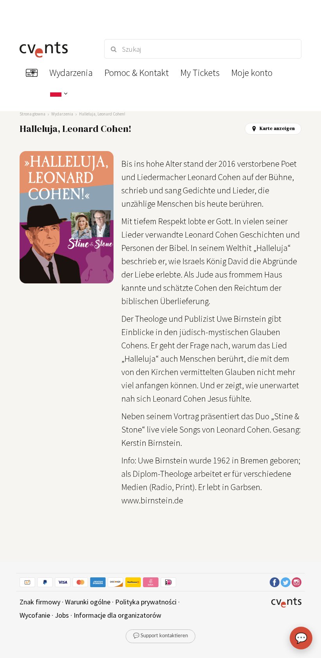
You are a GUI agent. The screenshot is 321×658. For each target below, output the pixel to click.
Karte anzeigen (277, 128)
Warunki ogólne (87, 601)
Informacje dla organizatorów (117, 615)
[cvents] (55, 49)
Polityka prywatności (146, 601)
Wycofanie (35, 615)
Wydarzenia (62, 114)
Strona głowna (32, 114)
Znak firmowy (40, 601)
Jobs (62, 615)
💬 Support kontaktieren (160, 635)
